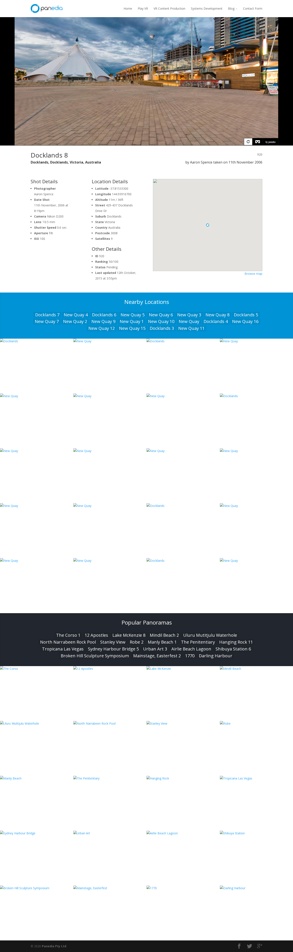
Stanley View (112, 642)
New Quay (189, 321)
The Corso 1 (68, 635)
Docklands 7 (47, 315)
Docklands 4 (216, 321)
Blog (231, 8)
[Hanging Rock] (183, 778)
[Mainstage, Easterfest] (110, 888)
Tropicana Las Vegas (63, 649)
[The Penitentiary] (110, 778)
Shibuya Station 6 (233, 649)
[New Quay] (110, 341)
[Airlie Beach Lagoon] (183, 833)
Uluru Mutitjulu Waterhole (210, 635)
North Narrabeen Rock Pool (68, 642)
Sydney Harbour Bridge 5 (113, 649)
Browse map (253, 274)
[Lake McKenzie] (183, 669)
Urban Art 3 (155, 649)
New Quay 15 (132, 328)
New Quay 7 (47, 321)
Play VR (143, 8)
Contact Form (252, 8)
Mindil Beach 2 (164, 635)
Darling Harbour (215, 656)
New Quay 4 (76, 315)
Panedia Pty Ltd (54, 946)
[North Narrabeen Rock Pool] (110, 723)
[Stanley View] (183, 723)
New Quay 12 (101, 328)
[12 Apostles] (110, 669)
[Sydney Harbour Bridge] (36, 833)
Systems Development (206, 8)
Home (128, 8)
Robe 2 (136, 642)
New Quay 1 (132, 321)
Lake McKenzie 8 (128, 635)
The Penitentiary (198, 642)
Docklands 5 (246, 315)
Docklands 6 (104, 315)
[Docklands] (36, 341)
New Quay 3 (189, 315)
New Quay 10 (161, 321)
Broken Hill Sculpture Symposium (95, 656)
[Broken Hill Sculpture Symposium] (36, 888)
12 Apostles (96, 635)
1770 (190, 656)
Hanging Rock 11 (236, 642)
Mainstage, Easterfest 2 (157, 656)
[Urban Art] (110, 833)
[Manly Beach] (36, 778)
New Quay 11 (191, 328)
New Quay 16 (245, 321)
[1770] (183, 888)
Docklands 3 (162, 328)
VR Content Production (169, 8)
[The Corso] (36, 669)
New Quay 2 (75, 321)
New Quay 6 (161, 315)
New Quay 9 (103, 321)
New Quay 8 (217, 315)
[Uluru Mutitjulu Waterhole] (36, 723)
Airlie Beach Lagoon (191, 649)
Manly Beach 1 (162, 642)
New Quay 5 (133, 315)
